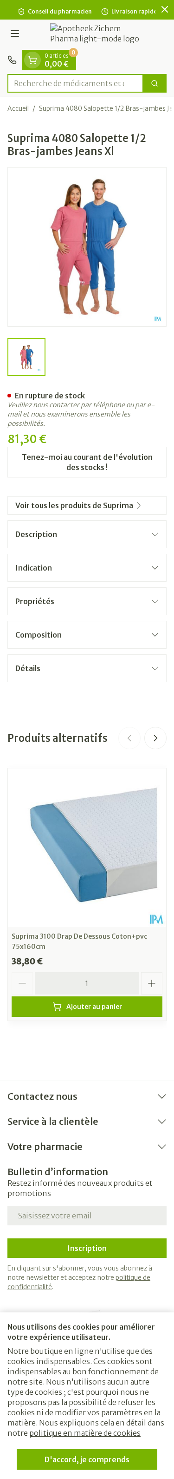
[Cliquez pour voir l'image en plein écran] (87, 247)
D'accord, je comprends (87, 1459)
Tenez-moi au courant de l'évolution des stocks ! (87, 462)
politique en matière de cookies (85, 1433)
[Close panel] (164, 9)
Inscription (87, 1248)
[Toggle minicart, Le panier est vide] (32, 60)
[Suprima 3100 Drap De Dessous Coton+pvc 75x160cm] (87, 847)
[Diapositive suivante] (155, 738)
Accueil (18, 108)
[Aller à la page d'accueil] (96, 34)
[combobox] (75, 83)
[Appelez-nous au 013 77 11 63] (12, 60)
